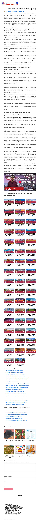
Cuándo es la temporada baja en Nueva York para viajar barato (16, 420)
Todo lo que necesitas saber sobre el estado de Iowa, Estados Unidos (17, 385)
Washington (21, 8)
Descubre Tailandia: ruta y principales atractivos (12, 514)
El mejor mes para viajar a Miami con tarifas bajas (14, 418)
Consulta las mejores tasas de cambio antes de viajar (13, 506)
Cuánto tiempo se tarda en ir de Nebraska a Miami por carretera (16, 398)
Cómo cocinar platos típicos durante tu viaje (11, 505)
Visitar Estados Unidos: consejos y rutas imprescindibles (13, 508)
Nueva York (27, 8)
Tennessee (13, 8)
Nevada (34, 8)
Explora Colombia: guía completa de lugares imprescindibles (14, 507)
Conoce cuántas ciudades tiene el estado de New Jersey (15, 376)
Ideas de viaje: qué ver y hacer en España (11, 509)
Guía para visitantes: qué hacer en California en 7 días (15, 391)
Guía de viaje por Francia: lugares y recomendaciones (13, 512)
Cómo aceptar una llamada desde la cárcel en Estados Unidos (16, 412)
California (29, 9)
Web (5, 481)
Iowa (24, 8)
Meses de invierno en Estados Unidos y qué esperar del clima (16, 402)
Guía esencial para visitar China (9, 511)
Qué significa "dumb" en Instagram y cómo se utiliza (14, 372)
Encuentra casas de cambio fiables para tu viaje (12, 510)
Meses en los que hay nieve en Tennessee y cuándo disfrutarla (16, 379)
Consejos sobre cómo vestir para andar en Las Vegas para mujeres (17, 410)
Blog (33, 9)
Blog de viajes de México (8, 504)
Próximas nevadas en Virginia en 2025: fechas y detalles (15, 374)
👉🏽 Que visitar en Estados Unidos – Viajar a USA (14, 11)
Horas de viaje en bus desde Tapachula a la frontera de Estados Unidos (18, 383)
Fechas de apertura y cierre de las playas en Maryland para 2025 (17, 400)
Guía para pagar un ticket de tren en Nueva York (14, 416)
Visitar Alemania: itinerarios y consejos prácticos (12, 513)
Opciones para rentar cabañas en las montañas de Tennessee (16, 414)
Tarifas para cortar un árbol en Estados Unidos (13, 408)
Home (9, 8)
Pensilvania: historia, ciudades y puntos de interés (14, 389)
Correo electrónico (8, 476)
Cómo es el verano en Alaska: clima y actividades (14, 422)
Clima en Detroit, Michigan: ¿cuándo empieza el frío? (15, 404)
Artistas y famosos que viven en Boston (12, 381)
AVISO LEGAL (20, 495)
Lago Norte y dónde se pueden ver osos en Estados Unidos (16, 393)
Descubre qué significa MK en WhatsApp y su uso (14, 370)
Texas (17, 8)
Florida (31, 8)
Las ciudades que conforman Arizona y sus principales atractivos (17, 387)
